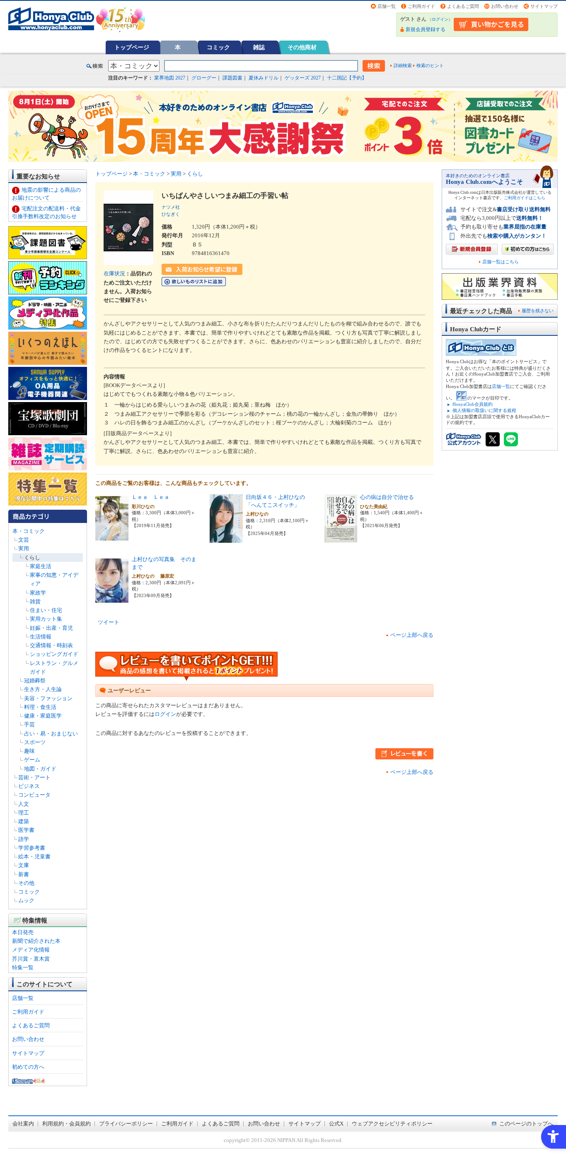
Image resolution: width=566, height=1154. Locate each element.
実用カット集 (46, 619)
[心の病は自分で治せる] (340, 539)
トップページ (131, 47)
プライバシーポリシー (126, 1123)
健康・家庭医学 (43, 716)
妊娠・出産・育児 (51, 628)
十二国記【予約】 (347, 78)
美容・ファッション (48, 698)
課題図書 (232, 78)
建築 (23, 821)
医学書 (26, 830)
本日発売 (23, 932)
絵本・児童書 (34, 856)
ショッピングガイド (54, 654)
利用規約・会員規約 (66, 1123)
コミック (218, 47)
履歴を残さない (538, 310)
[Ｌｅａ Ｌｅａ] (111, 539)
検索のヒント (430, 65)
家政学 (38, 593)
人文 (23, 804)
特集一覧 (23, 967)
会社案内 (23, 1123)
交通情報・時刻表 (51, 645)
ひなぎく (171, 214)
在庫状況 (114, 273)
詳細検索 (403, 65)
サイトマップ (544, 6)
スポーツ (35, 742)
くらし (32, 557)
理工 (23, 812)
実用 (23, 548)
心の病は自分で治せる (387, 497)
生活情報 (40, 637)
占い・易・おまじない (51, 733)
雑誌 (259, 47)
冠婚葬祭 (35, 680)
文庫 (23, 865)
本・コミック (28, 531)
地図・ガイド (40, 769)
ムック (26, 900)
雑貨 (35, 601)
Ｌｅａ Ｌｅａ (150, 497)
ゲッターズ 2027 (303, 78)
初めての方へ (28, 1067)
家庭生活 (40, 566)
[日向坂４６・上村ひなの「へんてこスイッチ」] (226, 539)
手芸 (29, 724)
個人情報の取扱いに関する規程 (484, 410)
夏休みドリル (263, 78)
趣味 (29, 751)
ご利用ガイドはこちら (524, 197)
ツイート (108, 622)
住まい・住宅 (46, 610)
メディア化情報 (31, 950)
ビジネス (29, 786)
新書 (23, 874)
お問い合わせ (504, 6)
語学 (23, 839)
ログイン (440, 19)
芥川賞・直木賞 (31, 959)
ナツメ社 (171, 207)
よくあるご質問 (463, 6)
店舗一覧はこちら (500, 262)
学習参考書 (31, 848)
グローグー (203, 78)
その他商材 (302, 47)
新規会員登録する (425, 29)
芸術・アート (34, 777)
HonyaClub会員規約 (472, 404)
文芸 (23, 540)
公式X (336, 1123)
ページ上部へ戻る (411, 635)
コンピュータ (34, 795)
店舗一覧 (386, 6)
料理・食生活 (40, 707)
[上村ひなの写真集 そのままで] (111, 601)
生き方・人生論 (43, 689)
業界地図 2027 (169, 78)
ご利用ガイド (421, 6)
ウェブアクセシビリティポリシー (392, 1123)
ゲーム (32, 759)
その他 (26, 883)
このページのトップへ (526, 1123)
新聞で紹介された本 (36, 941)
